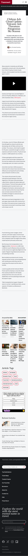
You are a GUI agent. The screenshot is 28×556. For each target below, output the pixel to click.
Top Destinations (6, 472)
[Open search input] (23, 2)
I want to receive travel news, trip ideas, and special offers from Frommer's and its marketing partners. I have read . (14, 529)
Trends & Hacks (6, 479)
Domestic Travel (7, 376)
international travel (7, 383)
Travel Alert (6, 380)
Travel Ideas (5, 475)
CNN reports (17, 97)
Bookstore (5, 486)
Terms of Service (5, 549)
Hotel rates (6, 387)
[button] (26, 2)
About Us (4, 490)
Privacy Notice (5, 546)
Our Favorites (6, 482)
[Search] (24, 467)
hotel (16, 383)
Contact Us (5, 493)
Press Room (5, 500)
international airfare (16, 380)
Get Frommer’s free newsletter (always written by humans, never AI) (14, 6)
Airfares (5, 372)
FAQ (3, 497)
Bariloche (13, 246)
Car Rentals (12, 372)
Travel (15, 376)
